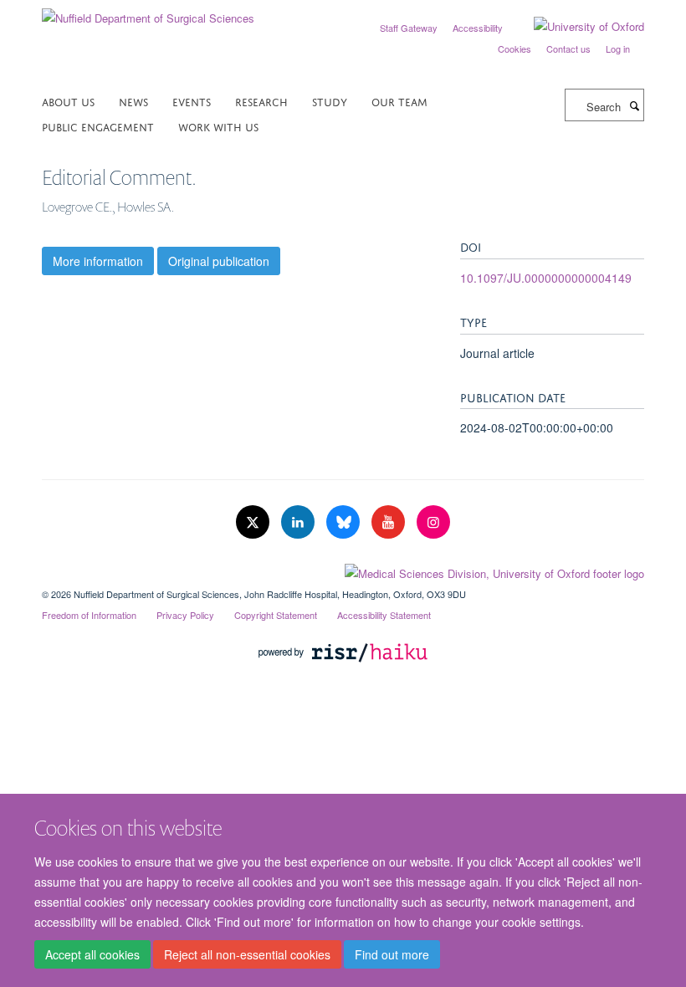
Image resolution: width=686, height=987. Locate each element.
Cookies (514, 48)
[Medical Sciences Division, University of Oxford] (343, 569)
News (133, 101)
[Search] (634, 105)
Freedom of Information (89, 614)
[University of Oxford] (576, 27)
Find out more (392, 954)
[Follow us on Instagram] (433, 522)
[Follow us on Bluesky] (344, 522)
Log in (618, 48)
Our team (399, 101)
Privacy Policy (185, 614)
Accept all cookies (92, 954)
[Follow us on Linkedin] (299, 522)
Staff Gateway (409, 27)
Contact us (568, 48)
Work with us (218, 126)
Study (329, 101)
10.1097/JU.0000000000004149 (546, 277)
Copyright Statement (275, 614)
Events (191, 101)
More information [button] (98, 261)
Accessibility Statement (384, 614)
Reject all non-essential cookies (247, 954)
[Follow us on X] (254, 522)
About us (68, 101)
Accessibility (478, 27)
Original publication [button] (218, 261)
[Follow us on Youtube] (389, 522)
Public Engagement (98, 126)
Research (261, 101)
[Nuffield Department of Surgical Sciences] (148, 12)
